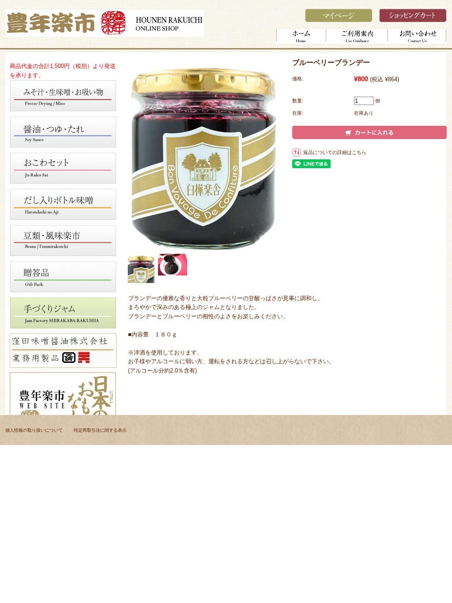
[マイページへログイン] (339, 20)
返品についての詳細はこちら (334, 152)
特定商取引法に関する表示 (100, 430)
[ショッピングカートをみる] (413, 20)
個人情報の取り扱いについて (34, 430)
